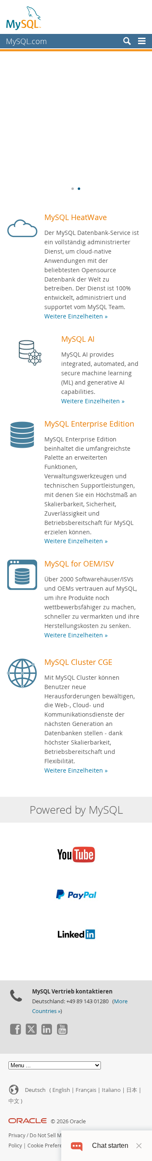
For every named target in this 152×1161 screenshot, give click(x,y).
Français (86, 1090)
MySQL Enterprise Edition (89, 424)
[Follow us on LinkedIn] (46, 1032)
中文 (13, 1101)
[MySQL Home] (24, 18)
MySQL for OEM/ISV (79, 563)
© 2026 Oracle (68, 1121)
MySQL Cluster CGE (78, 662)
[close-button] (139, 1146)
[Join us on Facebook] (15, 1032)
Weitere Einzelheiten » (76, 316)
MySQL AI (78, 339)
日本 (131, 1090)
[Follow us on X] (31, 1032)
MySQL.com (26, 41)
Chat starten (110, 1145)
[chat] (76, 1145)
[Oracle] (27, 1121)
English (61, 1090)
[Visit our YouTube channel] (62, 1032)
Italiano (111, 1090)
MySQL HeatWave (75, 217)
